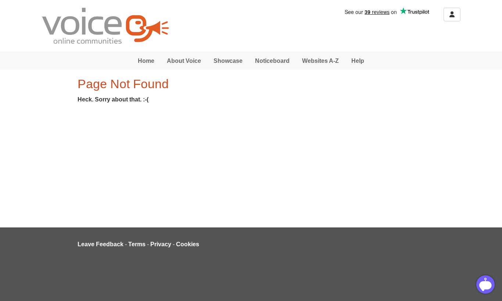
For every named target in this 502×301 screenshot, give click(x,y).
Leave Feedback (100, 244)
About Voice (184, 61)
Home (146, 61)
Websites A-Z (320, 61)
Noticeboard (272, 61)
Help (357, 61)
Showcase (228, 61)
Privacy (160, 244)
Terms (137, 244)
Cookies (187, 244)
